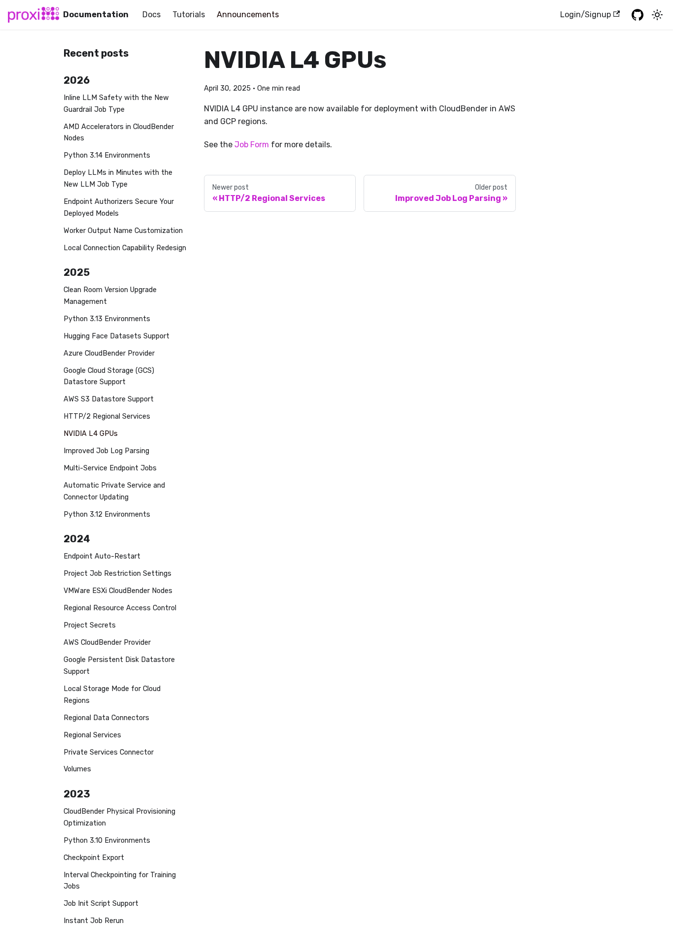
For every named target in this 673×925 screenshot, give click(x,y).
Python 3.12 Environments (107, 514)
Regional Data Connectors (106, 718)
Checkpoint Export (94, 858)
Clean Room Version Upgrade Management (110, 296)
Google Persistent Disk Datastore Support (119, 666)
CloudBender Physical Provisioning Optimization (119, 817)
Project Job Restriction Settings (117, 573)
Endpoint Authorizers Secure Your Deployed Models (119, 208)
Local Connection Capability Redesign (125, 248)
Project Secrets (90, 625)
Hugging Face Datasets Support (116, 336)
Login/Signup (585, 14)
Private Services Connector (109, 752)
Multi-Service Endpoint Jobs (110, 468)
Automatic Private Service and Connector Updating (114, 491)
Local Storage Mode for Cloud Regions (112, 695)
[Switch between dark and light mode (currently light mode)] (657, 15)
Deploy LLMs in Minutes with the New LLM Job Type (118, 178)
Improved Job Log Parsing (106, 451)
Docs (151, 14)
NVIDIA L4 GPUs (91, 433)
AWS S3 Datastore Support (109, 399)
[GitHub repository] (637, 15)
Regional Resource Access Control (120, 608)
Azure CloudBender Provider (109, 353)
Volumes (77, 769)
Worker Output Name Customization (123, 231)
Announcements (248, 14)
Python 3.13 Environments (107, 319)
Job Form (252, 144)
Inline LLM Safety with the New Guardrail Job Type (116, 104)
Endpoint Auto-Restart (102, 556)
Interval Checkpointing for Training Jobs (120, 881)
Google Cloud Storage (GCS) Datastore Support (109, 376)
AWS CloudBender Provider (107, 642)
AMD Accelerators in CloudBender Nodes (119, 133)
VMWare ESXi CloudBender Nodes (118, 591)
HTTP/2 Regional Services (107, 416)
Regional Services (92, 735)
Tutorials (188, 14)
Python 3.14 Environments (107, 155)
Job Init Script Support (101, 903)
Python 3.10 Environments (107, 840)
